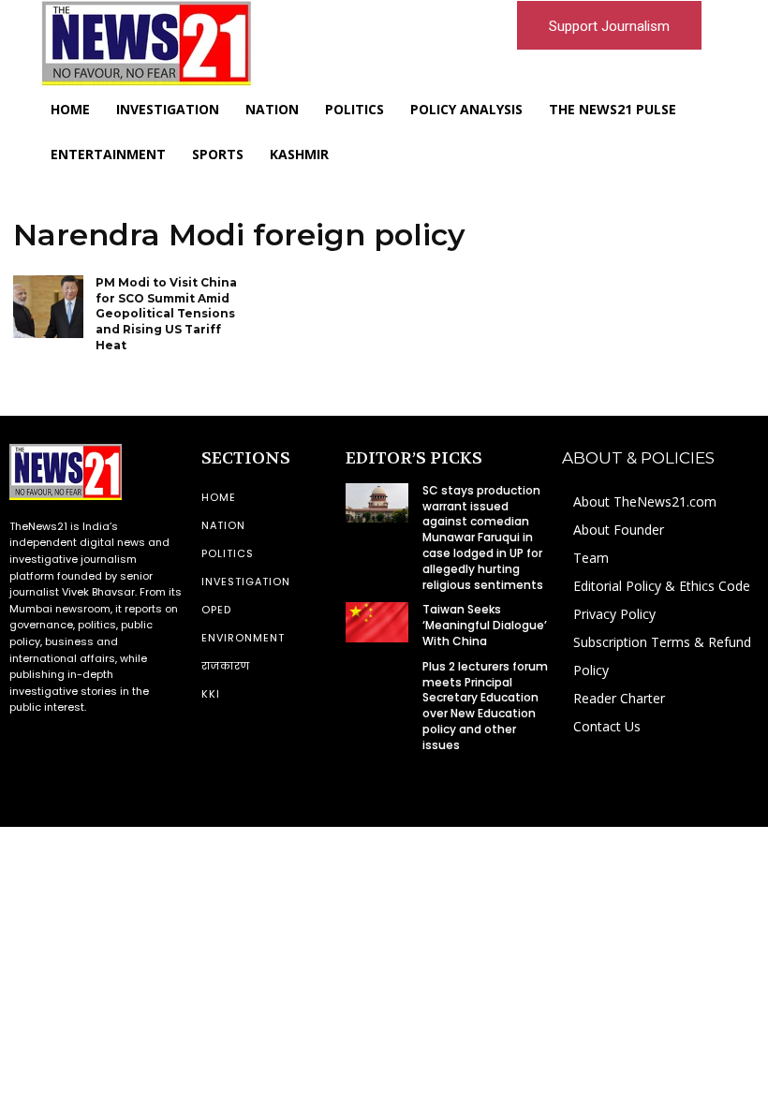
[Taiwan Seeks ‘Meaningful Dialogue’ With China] (376, 621)
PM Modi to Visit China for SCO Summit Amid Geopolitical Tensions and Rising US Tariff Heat (166, 313)
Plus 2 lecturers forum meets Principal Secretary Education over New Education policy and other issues (485, 705)
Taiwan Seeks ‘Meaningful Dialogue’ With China (484, 625)
